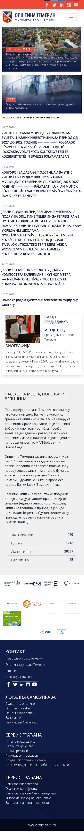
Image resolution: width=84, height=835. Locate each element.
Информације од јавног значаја (28, 798)
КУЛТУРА (16, 117)
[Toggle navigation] (71, 17)
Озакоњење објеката (21, 788)
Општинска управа (19, 713)
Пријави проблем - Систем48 (26, 760)
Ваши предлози (16, 751)
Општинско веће (17, 708)
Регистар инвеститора (21, 784)
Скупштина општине (20, 703)
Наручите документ (19, 746)
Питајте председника (20, 741)
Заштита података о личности (27, 802)
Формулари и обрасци (21, 755)
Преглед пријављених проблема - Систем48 (37, 765)
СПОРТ (55, 117)
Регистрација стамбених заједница (30, 793)
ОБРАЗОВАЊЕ (42, 117)
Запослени (13, 717)
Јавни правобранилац (21, 722)
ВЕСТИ (6, 117)
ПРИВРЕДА (27, 117)
